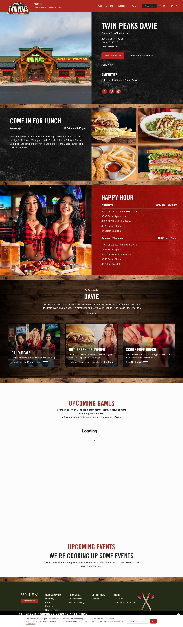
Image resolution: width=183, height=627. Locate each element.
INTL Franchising (76, 602)
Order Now (149, 6)
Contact (95, 599)
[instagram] (160, 6)
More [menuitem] (134, 6)
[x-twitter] (164, 6)
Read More (91, 313)
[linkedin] (172, 6)
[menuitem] (100, 6)
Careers (49, 602)
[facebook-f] (168, 6)
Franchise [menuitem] (122, 6)
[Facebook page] (104, 91)
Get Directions (55, 7)
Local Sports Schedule (141, 55)
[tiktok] (176, 6)
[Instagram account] (111, 91)
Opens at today (113, 33)
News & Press (51, 610)
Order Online (29, 601)
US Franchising (75, 599)
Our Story (49, 599)
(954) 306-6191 (40, 7)
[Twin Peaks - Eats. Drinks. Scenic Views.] (17, 6)
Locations (110, 6)
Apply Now (107, 64)
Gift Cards (118, 599)
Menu (100, 6)
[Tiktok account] (118, 91)
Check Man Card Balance (125, 602)
